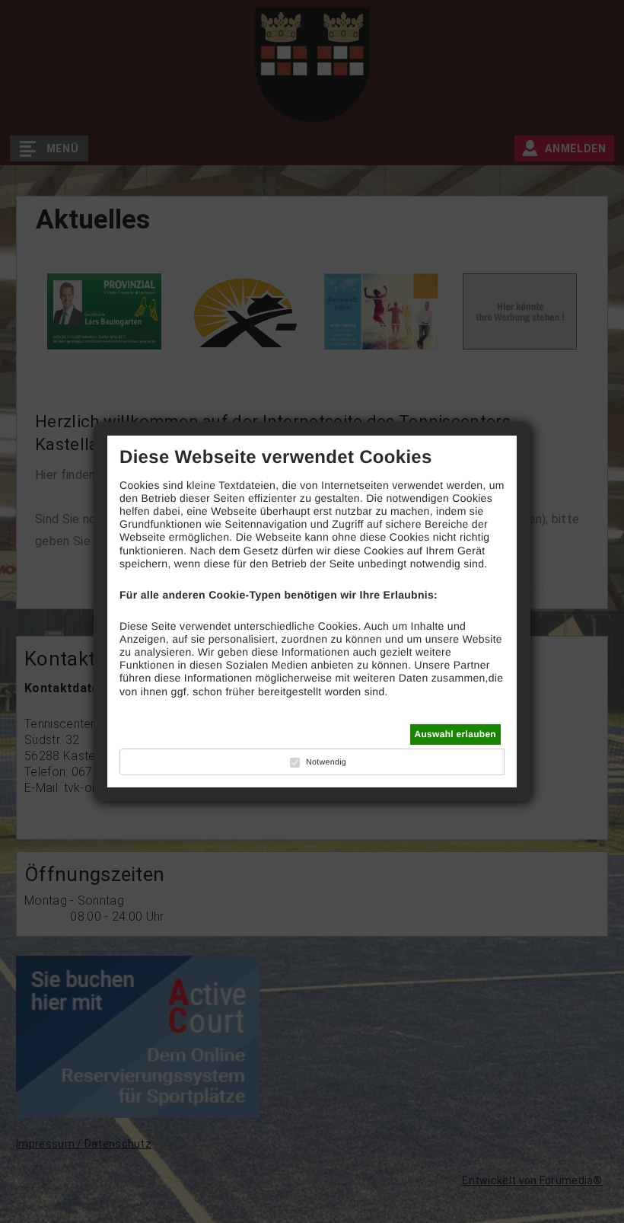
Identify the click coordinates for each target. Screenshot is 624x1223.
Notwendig (326, 762)
